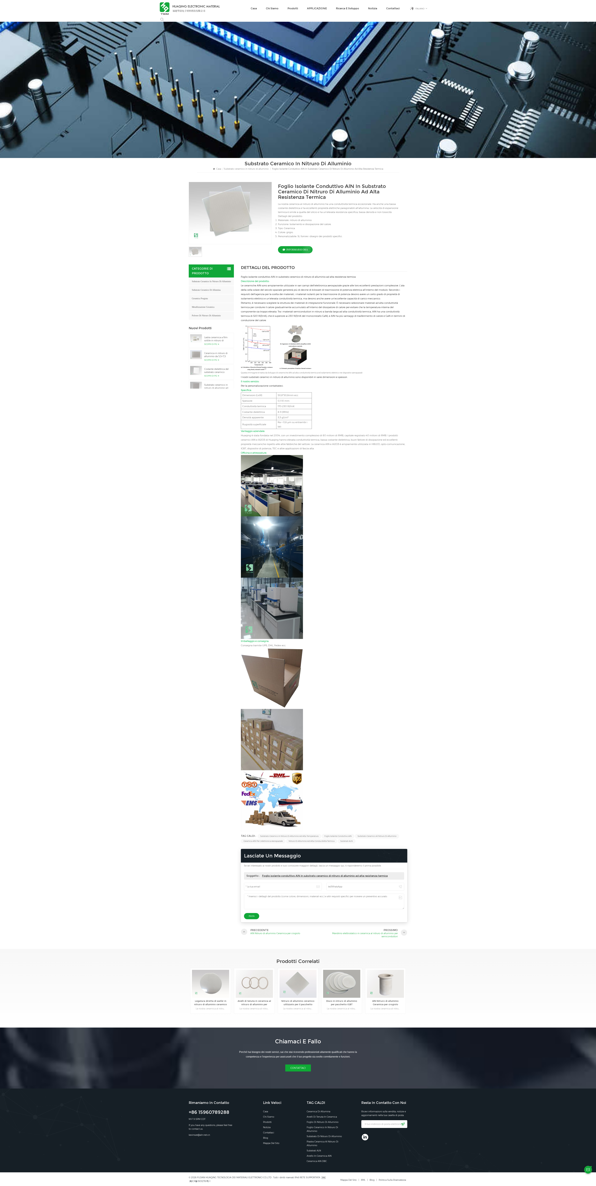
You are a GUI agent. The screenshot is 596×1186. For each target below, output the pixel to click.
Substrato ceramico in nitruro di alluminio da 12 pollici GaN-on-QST (341, 1003)
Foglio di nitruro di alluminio (323, 1122)
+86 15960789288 (209, 1112)
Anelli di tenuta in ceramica (322, 1116)
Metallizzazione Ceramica (203, 307)
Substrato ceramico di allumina (206, 290)
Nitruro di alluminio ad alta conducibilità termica (311, 841)
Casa (254, 8)
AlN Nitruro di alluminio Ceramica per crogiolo (298, 1003)
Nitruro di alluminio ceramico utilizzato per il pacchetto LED (210, 1003)
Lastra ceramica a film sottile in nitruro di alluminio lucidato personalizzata (216, 339)
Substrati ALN (346, 841)
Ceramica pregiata (200, 298)
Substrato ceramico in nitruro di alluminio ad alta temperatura (289, 836)
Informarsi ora (297, 249)
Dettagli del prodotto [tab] (268, 268)
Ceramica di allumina (318, 1111)
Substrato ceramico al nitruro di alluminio (377, 836)
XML (363, 1180)
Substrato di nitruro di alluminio (324, 1136)
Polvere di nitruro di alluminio (206, 315)
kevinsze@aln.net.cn (199, 1135)
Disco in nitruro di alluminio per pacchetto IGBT (254, 1003)
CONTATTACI (298, 1067)
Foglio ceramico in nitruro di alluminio (322, 1129)
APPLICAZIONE (317, 8)
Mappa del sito (271, 1143)
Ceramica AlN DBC (317, 1161)
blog (265, 1137)
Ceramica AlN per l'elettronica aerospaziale (263, 841)
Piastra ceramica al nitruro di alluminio (322, 1143)
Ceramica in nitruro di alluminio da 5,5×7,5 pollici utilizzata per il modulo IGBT (216, 355)
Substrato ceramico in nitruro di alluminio (246, 168)
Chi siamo (272, 8)
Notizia (372, 8)
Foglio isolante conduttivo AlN (338, 836)
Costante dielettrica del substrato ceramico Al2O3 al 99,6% (216, 371)
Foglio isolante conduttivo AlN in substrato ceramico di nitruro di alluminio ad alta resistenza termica (325, 875)
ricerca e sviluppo (347, 8)
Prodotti (292, 8)
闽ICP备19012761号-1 (200, 1181)
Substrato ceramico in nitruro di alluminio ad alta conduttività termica (217, 386)
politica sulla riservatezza (392, 1180)
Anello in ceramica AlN (319, 1155)
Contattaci (393, 8)
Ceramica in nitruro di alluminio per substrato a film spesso (385, 1003)
